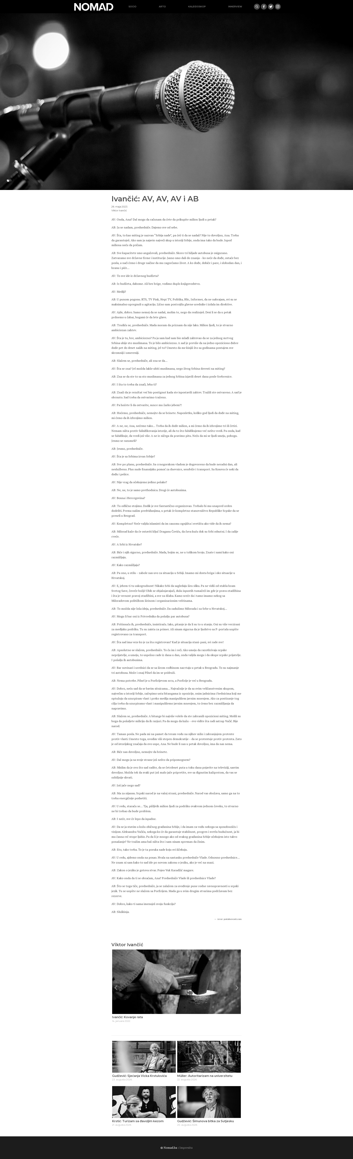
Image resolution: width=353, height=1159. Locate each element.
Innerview (235, 6)
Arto (162, 6)
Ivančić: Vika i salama (128, 1017)
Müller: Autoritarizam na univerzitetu (204, 1076)
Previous (116, 987)
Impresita (185, 1148)
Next (237, 987)
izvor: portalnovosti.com (229, 919)
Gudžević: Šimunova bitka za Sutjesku (205, 1121)
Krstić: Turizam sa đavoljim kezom (138, 1121)
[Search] (257, 7)
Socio (132, 6)
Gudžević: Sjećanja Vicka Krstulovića (139, 1076)
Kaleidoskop (197, 6)
